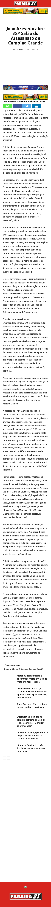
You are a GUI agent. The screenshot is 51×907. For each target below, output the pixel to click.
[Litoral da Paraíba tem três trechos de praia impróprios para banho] (9, 748)
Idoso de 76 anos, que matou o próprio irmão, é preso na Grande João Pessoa (32, 735)
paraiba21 (20, 49)
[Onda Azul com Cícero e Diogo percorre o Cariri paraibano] (9, 707)
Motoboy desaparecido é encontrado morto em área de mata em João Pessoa (32, 678)
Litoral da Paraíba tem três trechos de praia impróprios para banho (31, 748)
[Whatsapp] (7, 106)
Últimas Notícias (12, 665)
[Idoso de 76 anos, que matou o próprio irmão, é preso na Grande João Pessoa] (9, 735)
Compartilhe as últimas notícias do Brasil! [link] (24, 101)
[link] (25, 11)
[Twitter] (26, 106)
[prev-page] (4, 758)
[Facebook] (17, 106)
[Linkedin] (36, 106)
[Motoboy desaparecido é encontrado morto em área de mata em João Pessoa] (9, 678)
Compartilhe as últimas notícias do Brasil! (23, 669)
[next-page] (8, 758)
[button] (4, 3)
